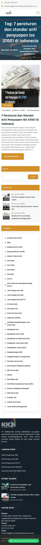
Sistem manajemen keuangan (18, 388)
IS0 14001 (10, 261)
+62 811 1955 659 (10, 2)
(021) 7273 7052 (7, 528)
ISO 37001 (11, 265)
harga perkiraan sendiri (16, 251)
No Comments (34, 110)
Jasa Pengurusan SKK (9, 455)
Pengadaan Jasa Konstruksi (17, 343)
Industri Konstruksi (14, 256)
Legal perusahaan (13, 318)
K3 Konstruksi (12, 304)
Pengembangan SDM (14, 352)
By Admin (6, 110)
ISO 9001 (10, 274)
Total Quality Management (17, 406)
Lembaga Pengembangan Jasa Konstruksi (18, 323)
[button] (23, 541)
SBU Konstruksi (13, 370)
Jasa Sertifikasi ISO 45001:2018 (13, 471)
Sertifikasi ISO (12, 379)
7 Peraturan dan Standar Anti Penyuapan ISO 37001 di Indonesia (20, 120)
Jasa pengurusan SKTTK (16, 299)
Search (5, 169)
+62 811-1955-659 (8, 526)
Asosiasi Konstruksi (14, 238)
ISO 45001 (11, 270)
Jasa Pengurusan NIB (15, 290)
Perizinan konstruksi (15, 361)
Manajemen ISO (13, 329)
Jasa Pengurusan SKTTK (10, 463)
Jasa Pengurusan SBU (15, 295)
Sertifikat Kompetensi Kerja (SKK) (20, 384)
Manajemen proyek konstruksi (18, 338)
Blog (8, 242)
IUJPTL (9, 279)
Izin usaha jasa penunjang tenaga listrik (19, 284)
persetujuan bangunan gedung (18, 366)
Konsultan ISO (12, 309)
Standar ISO (11, 397)
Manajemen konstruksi (15, 334)
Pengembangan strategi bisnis (18, 357)
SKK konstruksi (12, 393)
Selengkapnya (11, 156)
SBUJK (9, 375)
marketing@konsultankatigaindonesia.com (20, 6)
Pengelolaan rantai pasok (16, 348)
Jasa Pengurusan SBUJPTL (11, 467)
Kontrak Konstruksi (14, 313)
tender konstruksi (14, 402)
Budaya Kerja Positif (15, 247)
